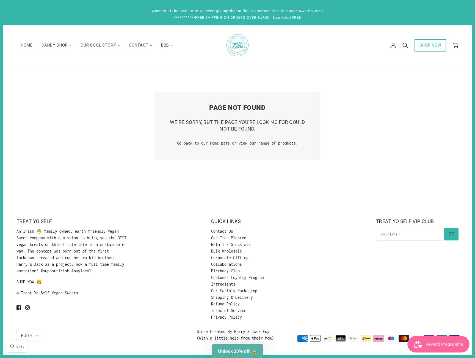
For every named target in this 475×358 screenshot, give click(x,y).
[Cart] (455, 45)
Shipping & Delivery (232, 297)
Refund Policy (225, 304)
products (287, 143)
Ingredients (223, 284)
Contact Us (222, 231)
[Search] (405, 45)
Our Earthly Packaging (234, 290)
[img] (18, 307)
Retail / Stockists (231, 244)
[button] (237, 351)
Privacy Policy (226, 317)
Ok (451, 234)
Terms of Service (228, 310)
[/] (237, 44)
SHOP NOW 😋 (29, 282)
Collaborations (226, 264)
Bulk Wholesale (226, 251)
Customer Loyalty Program (237, 277)
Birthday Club (225, 270)
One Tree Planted (228, 237)
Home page (220, 143)
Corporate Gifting (229, 257)
